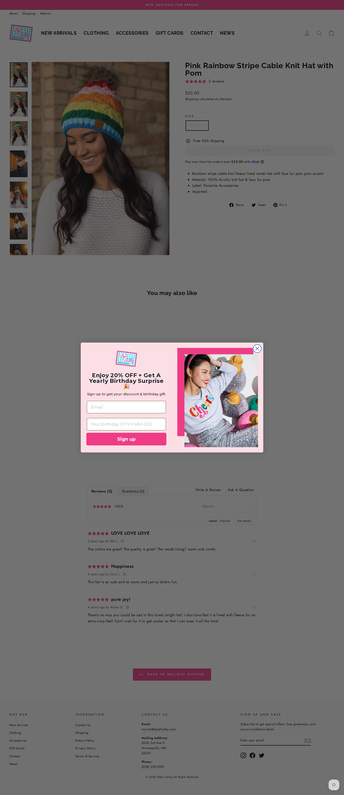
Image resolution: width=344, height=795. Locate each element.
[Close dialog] (257, 348)
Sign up (126, 439)
